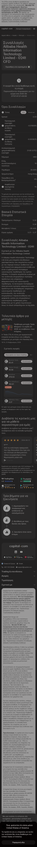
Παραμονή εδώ (18, 842)
